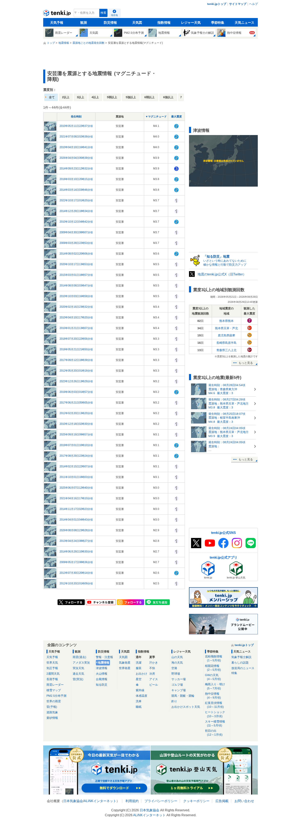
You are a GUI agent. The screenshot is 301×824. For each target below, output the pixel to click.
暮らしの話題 (240, 662)
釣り (174, 701)
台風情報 (101, 679)
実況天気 (78, 668)
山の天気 (177, 657)
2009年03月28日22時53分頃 (76, 243)
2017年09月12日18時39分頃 (76, 360)
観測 (83, 22)
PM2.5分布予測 (56, 695)
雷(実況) (78, 679)
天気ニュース (244, 22)
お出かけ (141, 673)
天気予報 (56, 22)
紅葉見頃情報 (214, 704)
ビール (153, 684)
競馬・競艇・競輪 (182, 695)
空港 (174, 668)
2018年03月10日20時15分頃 (76, 179)
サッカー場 (178, 679)
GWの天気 (213, 677)
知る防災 (101, 684)
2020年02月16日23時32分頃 (76, 306)
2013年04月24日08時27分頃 (76, 540)
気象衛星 (124, 662)
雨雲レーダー (55, 684)
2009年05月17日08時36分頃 (76, 562)
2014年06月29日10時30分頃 (76, 551)
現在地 (114, 15)
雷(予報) (51, 706)
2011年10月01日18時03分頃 (76, 477)
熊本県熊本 (226, 320)
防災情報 (110, 22)
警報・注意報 (104, 657)
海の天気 (177, 662)
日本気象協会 (73, 801)
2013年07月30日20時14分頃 (76, 572)
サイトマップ (237, 4)
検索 (103, 12)
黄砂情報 (52, 717)
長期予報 (52, 679)
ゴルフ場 (177, 684)
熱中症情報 (213, 695)
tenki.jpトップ (216, 4)
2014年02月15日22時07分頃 (76, 466)
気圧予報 (52, 668)
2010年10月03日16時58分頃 (76, 296)
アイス (153, 679)
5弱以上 (112, 97)
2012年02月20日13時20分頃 (76, 413)
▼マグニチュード (156, 116)
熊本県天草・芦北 (226, 328)
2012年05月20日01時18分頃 (76, 370)
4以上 (95, 97)
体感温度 (141, 695)
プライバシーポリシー (161, 801)
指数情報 (164, 22)
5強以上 (131, 97)
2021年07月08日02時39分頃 (76, 136)
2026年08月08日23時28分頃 (76, 530)
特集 (234, 673)
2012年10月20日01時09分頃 (76, 583)
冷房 (152, 673)
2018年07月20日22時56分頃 (76, 338)
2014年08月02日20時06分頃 (76, 253)
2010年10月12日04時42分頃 (76, 221)
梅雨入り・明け (215, 686)
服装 (138, 668)
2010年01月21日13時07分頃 (76, 328)
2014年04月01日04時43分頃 (76, 519)
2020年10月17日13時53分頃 (76, 264)
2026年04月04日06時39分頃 (76, 157)
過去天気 (78, 673)
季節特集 (217, 22)
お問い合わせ (244, 801)
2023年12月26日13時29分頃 (76, 381)
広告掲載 (222, 801)
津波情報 (101, 668)
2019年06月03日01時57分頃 (76, 391)
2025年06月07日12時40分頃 (76, 487)
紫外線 (140, 690)
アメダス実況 (81, 662)
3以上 (80, 97)
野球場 (175, 673)
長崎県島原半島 (226, 342)
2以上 (65, 97)
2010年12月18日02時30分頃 (76, 423)
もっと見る (246, 362)
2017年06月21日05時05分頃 (76, 402)
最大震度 (176, 116)
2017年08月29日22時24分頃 (76, 455)
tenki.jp (57, 14)
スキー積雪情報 (215, 723)
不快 (152, 668)
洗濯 (138, 662)
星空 (138, 679)
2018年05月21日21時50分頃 (76, 349)
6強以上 (168, 97)
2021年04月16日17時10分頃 (76, 498)
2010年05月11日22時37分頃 (76, 125)
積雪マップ (53, 690)
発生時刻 (76, 116)
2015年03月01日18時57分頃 (76, 274)
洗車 (138, 701)
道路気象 (52, 712)
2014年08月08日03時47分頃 (76, 285)
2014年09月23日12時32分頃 (76, 168)
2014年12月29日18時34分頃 (76, 211)
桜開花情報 (213, 667)
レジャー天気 (191, 22)
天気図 (137, 22)
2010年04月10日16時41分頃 (76, 147)
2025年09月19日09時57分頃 (76, 434)
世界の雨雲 (53, 701)
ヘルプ (253, 4)
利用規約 (132, 801)
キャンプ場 (178, 690)
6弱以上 (149, 97)
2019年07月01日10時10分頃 (76, 445)
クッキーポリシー (196, 801)
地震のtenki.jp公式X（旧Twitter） (222, 274)
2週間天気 (53, 673)
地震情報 (103, 662)
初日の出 (214, 732)
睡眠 (138, 706)
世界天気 (52, 662)
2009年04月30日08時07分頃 (76, 232)
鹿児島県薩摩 (226, 335)
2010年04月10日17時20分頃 (76, 317)
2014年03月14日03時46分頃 (76, 189)
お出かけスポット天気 (185, 706)
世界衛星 (124, 668)
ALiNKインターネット (100, 801)
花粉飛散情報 (213, 658)
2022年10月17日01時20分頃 (76, 200)
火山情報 (101, 673)
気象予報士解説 (241, 657)
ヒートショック (215, 714)
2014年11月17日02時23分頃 (76, 509)
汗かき (153, 662)
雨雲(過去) (79, 657)
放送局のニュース (242, 668)
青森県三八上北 (226, 350)
